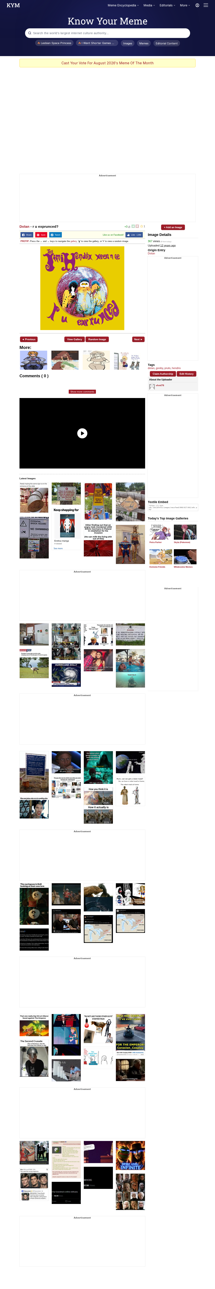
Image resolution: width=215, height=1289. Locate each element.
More (183, 5)
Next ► (138, 339)
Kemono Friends (157, 567)
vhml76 (160, 385)
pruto (167, 368)
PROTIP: (24, 241)
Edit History (187, 373)
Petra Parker (155, 542)
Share (28, 235)
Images (127, 43)
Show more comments (82, 391)
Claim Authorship (163, 373)
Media (148, 5)
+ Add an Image (173, 227)
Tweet (56, 235)
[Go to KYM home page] (13, 6)
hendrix (176, 368)
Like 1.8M (135, 235)
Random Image (97, 339)
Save (42, 235)
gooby (159, 368)
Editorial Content (167, 43)
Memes (143, 43)
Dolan (24, 226)
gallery (74, 241)
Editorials (166, 5)
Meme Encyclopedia (122, 5)
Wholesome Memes (183, 567)
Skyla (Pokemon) (182, 542)
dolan (151, 368)
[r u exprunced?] (82, 288)
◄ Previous (28, 339)
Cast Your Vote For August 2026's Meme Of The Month (107, 63)
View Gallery (74, 339)
